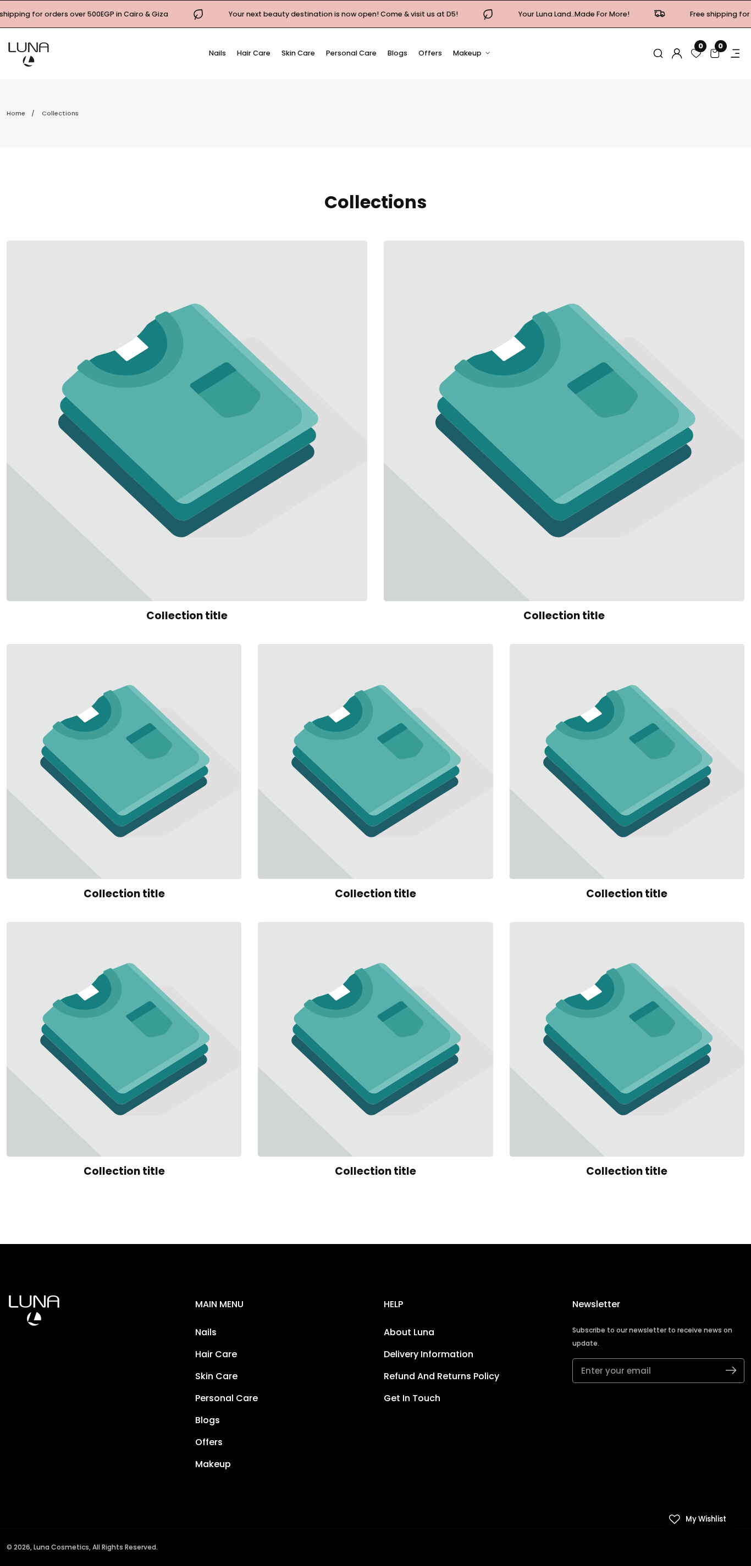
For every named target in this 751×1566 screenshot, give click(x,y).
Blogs (397, 53)
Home (16, 113)
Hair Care (253, 53)
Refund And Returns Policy (441, 1376)
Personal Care (351, 53)
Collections (60, 113)
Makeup (213, 1464)
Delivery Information (428, 1354)
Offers (430, 53)
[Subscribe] (731, 1370)
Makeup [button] (468, 53)
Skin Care (298, 53)
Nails (217, 53)
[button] (658, 53)
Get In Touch (412, 1398)
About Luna (409, 1332)
